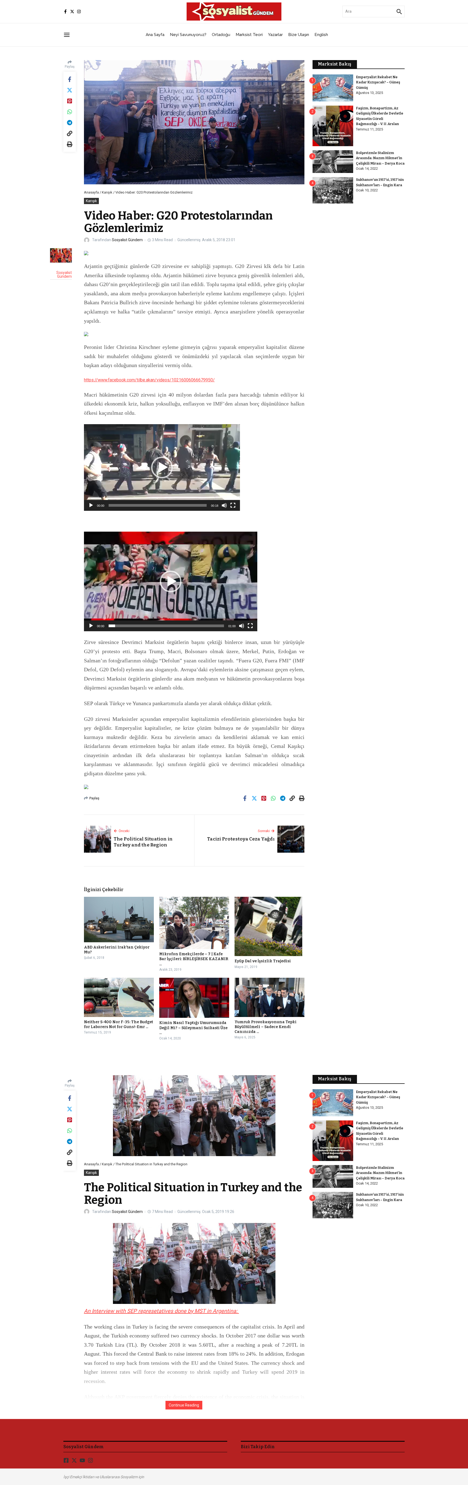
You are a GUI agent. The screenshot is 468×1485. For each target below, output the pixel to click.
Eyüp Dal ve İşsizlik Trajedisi (263, 961)
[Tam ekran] (233, 505)
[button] (162, 467)
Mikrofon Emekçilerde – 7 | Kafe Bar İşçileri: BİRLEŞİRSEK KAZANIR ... (193, 959)
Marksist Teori (249, 34)
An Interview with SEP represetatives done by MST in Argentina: (161, 1311)
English (321, 34)
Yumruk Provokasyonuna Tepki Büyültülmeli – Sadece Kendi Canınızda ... (266, 1027)
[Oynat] (91, 505)
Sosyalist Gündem (127, 240)
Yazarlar (275, 34)
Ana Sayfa (155, 34)
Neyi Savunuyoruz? (188, 34)
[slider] (158, 505)
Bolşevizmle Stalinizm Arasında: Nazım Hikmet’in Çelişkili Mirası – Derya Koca (380, 158)
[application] (162, 467)
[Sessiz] (224, 505)
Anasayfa (91, 192)
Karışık (107, 192)
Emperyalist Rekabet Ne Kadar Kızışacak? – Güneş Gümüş (378, 82)
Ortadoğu (221, 34)
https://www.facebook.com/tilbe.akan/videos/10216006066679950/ (149, 379)
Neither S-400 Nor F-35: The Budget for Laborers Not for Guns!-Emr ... (118, 1024)
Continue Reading (184, 1405)
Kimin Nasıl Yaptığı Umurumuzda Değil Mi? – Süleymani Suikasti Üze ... (193, 1027)
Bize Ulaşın (298, 34)
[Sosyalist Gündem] (61, 255)
